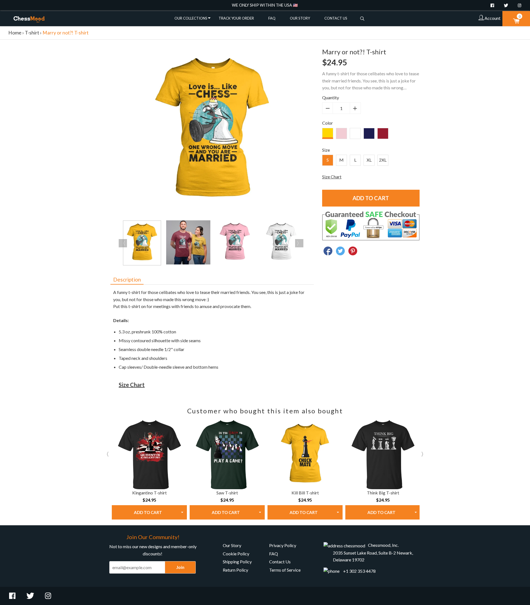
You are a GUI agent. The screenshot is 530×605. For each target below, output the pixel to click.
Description (127, 279)
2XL (382, 159)
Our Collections (190, 18)
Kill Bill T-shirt (305, 492)
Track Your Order (236, 18)
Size (326, 149)
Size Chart (331, 176)
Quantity (330, 97)
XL (369, 159)
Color (327, 122)
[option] (212, 132)
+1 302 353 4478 (359, 571)
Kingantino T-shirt (149, 492)
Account (492, 18)
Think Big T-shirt (383, 492)
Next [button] (299, 243)
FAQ (271, 18)
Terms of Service (285, 569)
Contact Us (335, 18)
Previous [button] (123, 243)
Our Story (300, 18)
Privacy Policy (282, 545)
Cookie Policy (236, 553)
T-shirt (32, 33)
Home (15, 33)
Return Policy (235, 569)
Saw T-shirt (227, 492)
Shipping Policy (237, 561)
